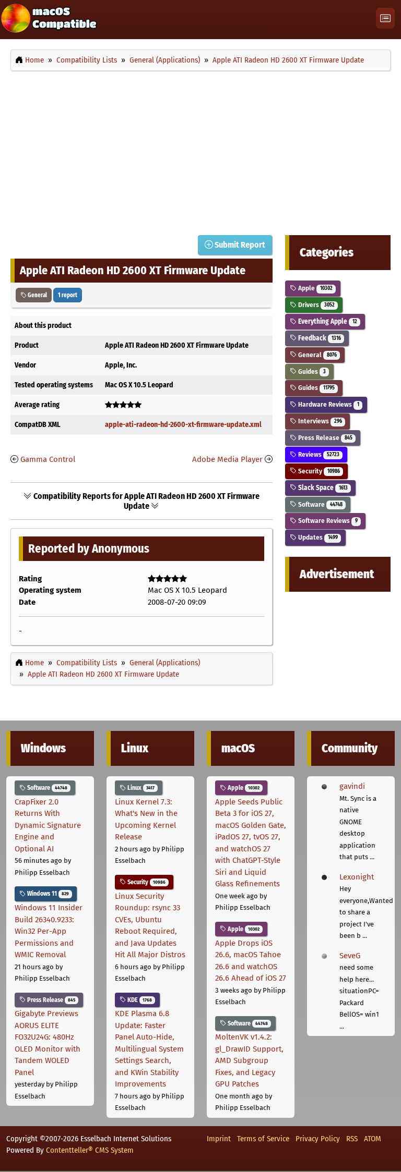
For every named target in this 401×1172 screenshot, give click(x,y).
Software (319, 504)
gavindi (352, 786)
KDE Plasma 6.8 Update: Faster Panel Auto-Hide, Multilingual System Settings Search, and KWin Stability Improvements (149, 1049)
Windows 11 (47, 893)
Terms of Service (263, 1138)
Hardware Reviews (328, 404)
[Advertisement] (200, 150)
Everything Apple (327, 321)
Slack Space (322, 488)
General (37, 295)
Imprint (219, 1138)
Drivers (315, 305)
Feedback (318, 338)
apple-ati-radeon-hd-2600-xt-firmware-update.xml (183, 424)
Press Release (324, 438)
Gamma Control (47, 459)
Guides (311, 371)
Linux (140, 787)
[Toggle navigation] (385, 18)
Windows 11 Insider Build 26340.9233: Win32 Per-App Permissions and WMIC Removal (48, 931)
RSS (352, 1138)
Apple (314, 288)
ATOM (372, 1138)
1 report (67, 295)
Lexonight (356, 877)
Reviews (318, 454)
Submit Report (239, 245)
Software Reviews (327, 520)
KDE (139, 1000)
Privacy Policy (318, 1138)
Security (318, 471)
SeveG (349, 955)
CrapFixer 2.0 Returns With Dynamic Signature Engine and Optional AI (48, 825)
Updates (317, 537)
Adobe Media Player (227, 459)
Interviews (319, 421)
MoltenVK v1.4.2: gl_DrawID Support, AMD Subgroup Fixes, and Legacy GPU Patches (249, 1060)
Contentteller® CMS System (90, 1150)
